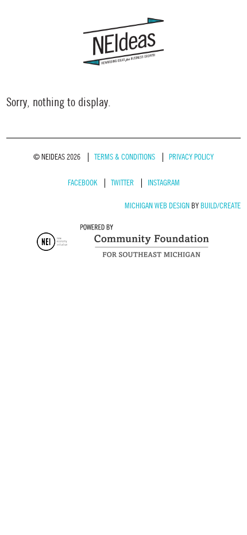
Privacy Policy (191, 157)
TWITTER (122, 183)
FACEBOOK (82, 183)
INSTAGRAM (164, 183)
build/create (220, 205)
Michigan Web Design (157, 205)
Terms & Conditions (124, 157)
